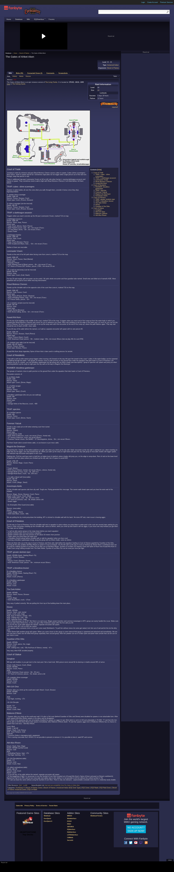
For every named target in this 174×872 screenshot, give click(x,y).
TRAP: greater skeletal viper (105, 199)
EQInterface (71, 829)
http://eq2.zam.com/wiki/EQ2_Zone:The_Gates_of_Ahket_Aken (62, 785)
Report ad (111, 36)
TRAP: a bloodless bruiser (104, 201)
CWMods (70, 837)
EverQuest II (20, 788)
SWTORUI (70, 827)
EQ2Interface (39, 19)
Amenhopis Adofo (101, 196)
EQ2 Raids (94, 788)
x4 (98, 90)
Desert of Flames (24, 53)
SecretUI (70, 840)
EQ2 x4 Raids (32, 789)
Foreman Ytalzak (101, 192)
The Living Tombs (51, 82)
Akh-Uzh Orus (100, 212)
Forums (51, 19)
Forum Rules (53, 805)
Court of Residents (99, 185)
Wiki (28, 19)
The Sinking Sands (18, 84)
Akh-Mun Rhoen (100, 215)
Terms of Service (41, 805)
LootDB (25, 785)
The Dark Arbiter (101, 203)
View (8, 76)
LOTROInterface (72, 835)
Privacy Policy (29, 805)
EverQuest (47, 818)
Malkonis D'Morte (101, 213)
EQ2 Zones (86, 788)
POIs (14, 79)
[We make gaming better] (7, 2)
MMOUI (69, 816)
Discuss (28, 76)
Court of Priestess (99, 197)
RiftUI (69, 824)
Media (21, 76)
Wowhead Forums (96, 816)
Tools (115, 76)
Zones (15, 53)
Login (143, 2)
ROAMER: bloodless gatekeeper (102, 188)
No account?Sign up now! (135, 829)
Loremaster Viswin (101, 180)
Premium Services (166, 2)
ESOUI (69, 821)
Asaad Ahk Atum (101, 183)
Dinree (97, 204)
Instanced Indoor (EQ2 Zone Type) (68, 788)
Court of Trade (98, 173)
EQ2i (20, 785)
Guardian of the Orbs (102, 206)
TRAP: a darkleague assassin (105, 178)
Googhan (98, 210)
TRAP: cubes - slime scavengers (102, 175)
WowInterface (71, 818)
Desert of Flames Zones (34, 788)
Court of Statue (98, 208)
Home (9, 19)
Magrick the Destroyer (103, 194)
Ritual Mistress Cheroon (103, 181)
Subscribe (19, 805)
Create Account (152, 2)
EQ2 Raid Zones (105, 788)
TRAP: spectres (100, 190)
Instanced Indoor (113, 65)
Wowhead (47, 816)
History (14, 76)
